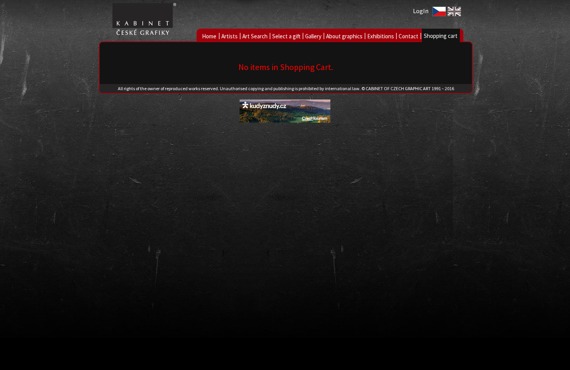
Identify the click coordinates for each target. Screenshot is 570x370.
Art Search (255, 36)
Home (209, 36)
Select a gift (286, 36)
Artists (229, 36)
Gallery (313, 36)
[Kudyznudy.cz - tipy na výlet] (285, 120)
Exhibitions (380, 36)
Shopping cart (441, 35)
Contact (408, 36)
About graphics (344, 36)
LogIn (420, 11)
